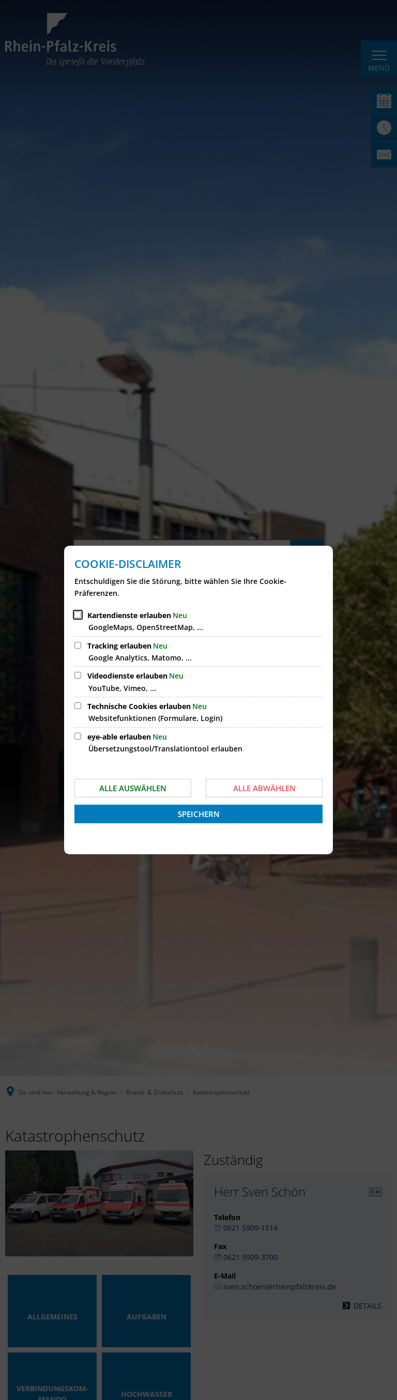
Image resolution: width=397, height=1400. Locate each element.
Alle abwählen (264, 788)
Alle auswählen (132, 788)
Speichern (199, 814)
